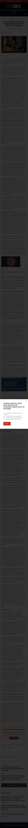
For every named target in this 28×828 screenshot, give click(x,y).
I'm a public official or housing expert (13, 416)
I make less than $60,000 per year (13, 419)
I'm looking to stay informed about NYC (13, 417)
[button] (26, 401)
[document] (14, 414)
